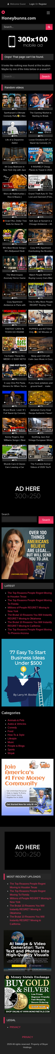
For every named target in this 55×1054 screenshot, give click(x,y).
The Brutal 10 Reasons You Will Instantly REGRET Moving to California (27, 920)
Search (5, 514)
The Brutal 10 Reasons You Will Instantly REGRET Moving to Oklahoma (27, 909)
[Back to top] (45, 1045)
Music (11, 742)
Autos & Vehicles (17, 724)
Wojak (11, 753)
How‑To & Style (16, 735)
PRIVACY (15, 1027)
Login (32, 4)
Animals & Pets (16, 720)
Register (43, 4)
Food (10, 731)
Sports (11, 749)
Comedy (12, 727)
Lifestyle (12, 738)
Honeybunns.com (19, 18)
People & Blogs (16, 746)
